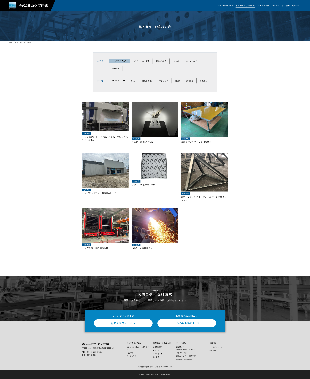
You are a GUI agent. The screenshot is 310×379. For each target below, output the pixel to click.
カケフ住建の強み (134, 343)
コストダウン (147, 81)
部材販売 (116, 68)
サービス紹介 (181, 343)
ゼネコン (176, 61)
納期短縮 (189, 81)
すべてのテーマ (118, 81)
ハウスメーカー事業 (141, 61)
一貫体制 (130, 353)
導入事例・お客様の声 (162, 343)
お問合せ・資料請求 (145, 367)
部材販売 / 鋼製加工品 (184, 359)
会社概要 (212, 350)
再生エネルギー (192, 61)
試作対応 (203, 81)
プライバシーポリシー (163, 367)
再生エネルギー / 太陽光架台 (186, 356)
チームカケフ (131, 356)
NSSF (133, 81)
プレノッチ (163, 81)
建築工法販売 (160, 61)
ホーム (11, 42)
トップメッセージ (215, 347)
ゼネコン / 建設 (181, 353)
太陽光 (177, 81)
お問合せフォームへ (123, 323)
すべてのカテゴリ (119, 61)
